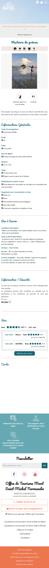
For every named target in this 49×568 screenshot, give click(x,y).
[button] (41, 2)
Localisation (34, 48)
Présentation (24, 48)
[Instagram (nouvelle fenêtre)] (24, 475)
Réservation (19, 48)
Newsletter (24, 458)
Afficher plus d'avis (24, 353)
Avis (29, 48)
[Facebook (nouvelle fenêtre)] (14, 475)
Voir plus (4, 302)
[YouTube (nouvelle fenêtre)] (35, 475)
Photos (15, 48)
